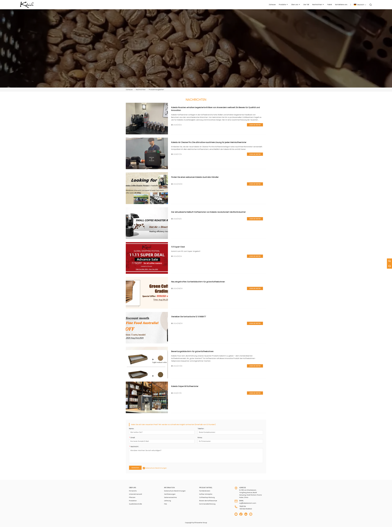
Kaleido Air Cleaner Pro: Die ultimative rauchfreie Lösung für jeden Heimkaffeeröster (208, 142)
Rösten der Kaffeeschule (208, 501)
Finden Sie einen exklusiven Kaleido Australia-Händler (195, 177)
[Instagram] (250, 514)
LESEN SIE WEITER (255, 125)
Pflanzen (132, 497)
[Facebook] (241, 514)
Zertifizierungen (169, 494)
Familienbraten (204, 491)
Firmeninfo (133, 491)
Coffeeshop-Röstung (207, 497)
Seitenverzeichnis (170, 497)
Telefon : (201, 429)
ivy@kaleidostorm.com (247, 503)
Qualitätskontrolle (135, 504)
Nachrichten (141, 89)
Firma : (200, 438)
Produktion (133, 501)
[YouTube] (236, 514)
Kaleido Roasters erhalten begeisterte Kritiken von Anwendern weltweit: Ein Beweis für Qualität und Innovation (215, 109)
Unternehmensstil (135, 494)
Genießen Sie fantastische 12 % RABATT (188, 316)
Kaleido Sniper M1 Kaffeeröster (184, 386)
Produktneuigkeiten (156, 89)
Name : (131, 429)
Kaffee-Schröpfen (205, 494)
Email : (132, 438)
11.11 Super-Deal (178, 246)
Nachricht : (134, 447)
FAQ (165, 504)
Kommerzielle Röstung (207, 504)
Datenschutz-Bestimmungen (156, 468)
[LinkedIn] (245, 514)
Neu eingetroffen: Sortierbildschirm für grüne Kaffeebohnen (198, 281)
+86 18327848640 (245, 509)
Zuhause (129, 89)
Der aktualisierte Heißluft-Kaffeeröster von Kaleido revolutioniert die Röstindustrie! (208, 212)
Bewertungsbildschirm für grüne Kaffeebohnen (192, 351)
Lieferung (167, 501)
